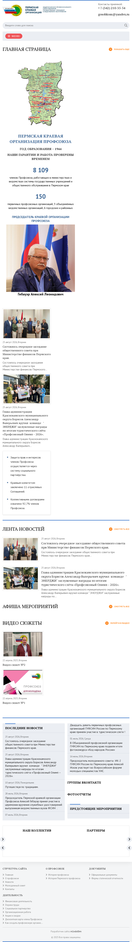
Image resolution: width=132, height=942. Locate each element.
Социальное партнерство (18, 908)
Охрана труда (12, 904)
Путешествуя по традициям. (21, 787)
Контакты (9, 889)
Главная (9, 874)
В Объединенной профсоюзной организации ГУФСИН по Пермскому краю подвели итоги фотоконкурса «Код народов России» (96, 746)
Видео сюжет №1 (14, 703)
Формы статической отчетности (107, 878)
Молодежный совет (15, 885)
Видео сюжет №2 (14, 665)
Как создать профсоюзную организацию (25, 922)
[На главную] (37, 11)
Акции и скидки (12, 915)
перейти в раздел (119, 623)
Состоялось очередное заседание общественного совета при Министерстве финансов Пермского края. (27, 352)
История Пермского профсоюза (64, 878)
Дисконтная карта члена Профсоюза (23, 919)
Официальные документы (104, 874)
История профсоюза (58, 874)
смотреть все (121, 529)
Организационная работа (18, 912)
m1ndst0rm (75, 931)
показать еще (121, 49)
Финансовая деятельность (18, 901)
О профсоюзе (12, 878)
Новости (9, 882)
